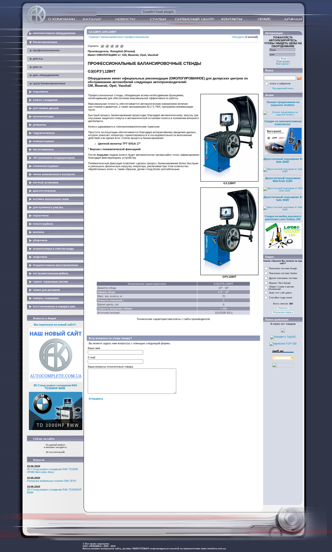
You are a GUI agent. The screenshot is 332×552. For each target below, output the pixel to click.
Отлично (121, 45)
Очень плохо (102, 45)
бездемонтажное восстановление (55, 265)
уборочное (40, 240)
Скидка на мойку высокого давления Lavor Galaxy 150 (283, 218)
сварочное (40, 256)
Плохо (107, 45)
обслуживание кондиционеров (54, 157)
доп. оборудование (46, 75)
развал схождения (45, 99)
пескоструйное (43, 223)
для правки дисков (46, 108)
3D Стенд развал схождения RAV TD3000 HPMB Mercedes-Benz (52, 471)
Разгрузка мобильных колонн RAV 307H (51, 480)
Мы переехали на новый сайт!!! (55, 324)
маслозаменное (43, 149)
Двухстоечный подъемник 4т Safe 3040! (282, 198)
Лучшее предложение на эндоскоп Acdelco (283, 103)
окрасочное (41, 215)
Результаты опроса (283, 312)
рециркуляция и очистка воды (53, 248)
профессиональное (46, 50)
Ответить (283, 308)
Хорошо (116, 45)
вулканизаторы (43, 116)
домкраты (39, 124)
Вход (283, 58)
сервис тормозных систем (50, 281)
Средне (112, 45)
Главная (94, 36)
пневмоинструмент (46, 165)
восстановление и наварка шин (54, 306)
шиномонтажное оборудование (54, 33)
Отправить (96, 398)
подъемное (40, 91)
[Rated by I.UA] (283, 366)
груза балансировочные (49, 83)
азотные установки (45, 182)
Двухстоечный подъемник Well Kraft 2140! (283, 179)
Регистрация (283, 61)
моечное (38, 232)
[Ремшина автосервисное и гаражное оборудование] (37, 22)
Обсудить (238, 36)
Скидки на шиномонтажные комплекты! (283, 123)
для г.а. (37, 66)
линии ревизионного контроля (54, 174)
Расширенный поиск (282, 88)
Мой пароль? (283, 64)
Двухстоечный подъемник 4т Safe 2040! (282, 160)
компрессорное (43, 141)
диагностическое (44, 190)
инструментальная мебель (51, 273)
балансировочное (45, 42)
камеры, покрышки (46, 298)
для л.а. (38, 58)
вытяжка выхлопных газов (51, 199)
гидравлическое (44, 132)
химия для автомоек (46, 289)
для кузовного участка (48, 207)
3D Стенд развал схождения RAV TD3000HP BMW (55, 387)
